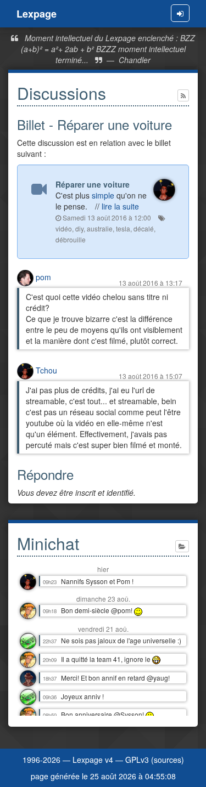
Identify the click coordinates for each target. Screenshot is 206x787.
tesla (123, 228)
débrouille (70, 239)
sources (167, 759)
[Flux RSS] (183, 95)
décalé (143, 228)
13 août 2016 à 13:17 (150, 282)
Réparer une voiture (92, 184)
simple (103, 195)
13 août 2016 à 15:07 (150, 376)
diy (79, 228)
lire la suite (120, 206)
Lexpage (36, 14)
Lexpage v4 (93, 759)
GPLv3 (137, 759)
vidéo (63, 228)
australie (100, 228)
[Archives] (182, 546)
